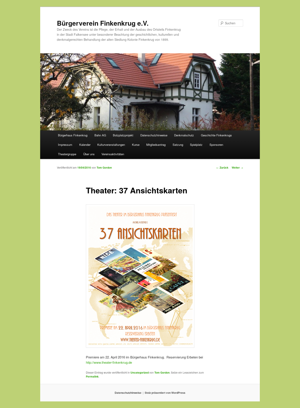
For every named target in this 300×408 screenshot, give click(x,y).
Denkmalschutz (184, 135)
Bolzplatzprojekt (123, 135)
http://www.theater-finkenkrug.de (109, 362)
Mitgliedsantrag (156, 145)
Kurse (135, 145)
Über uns (89, 154)
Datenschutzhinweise (153, 135)
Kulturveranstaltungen (111, 145)
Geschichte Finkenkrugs (216, 135)
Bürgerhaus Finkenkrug (72, 135)
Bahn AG (100, 135)
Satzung (178, 145)
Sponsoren (216, 145)
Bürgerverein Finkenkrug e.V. (102, 23)
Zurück (222, 167)
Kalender (84, 145)
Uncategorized (139, 372)
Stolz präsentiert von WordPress (165, 393)
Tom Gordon (104, 167)
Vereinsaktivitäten (112, 154)
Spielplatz (196, 145)
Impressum (65, 145)
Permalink (92, 376)
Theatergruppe (67, 154)
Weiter (237, 167)
